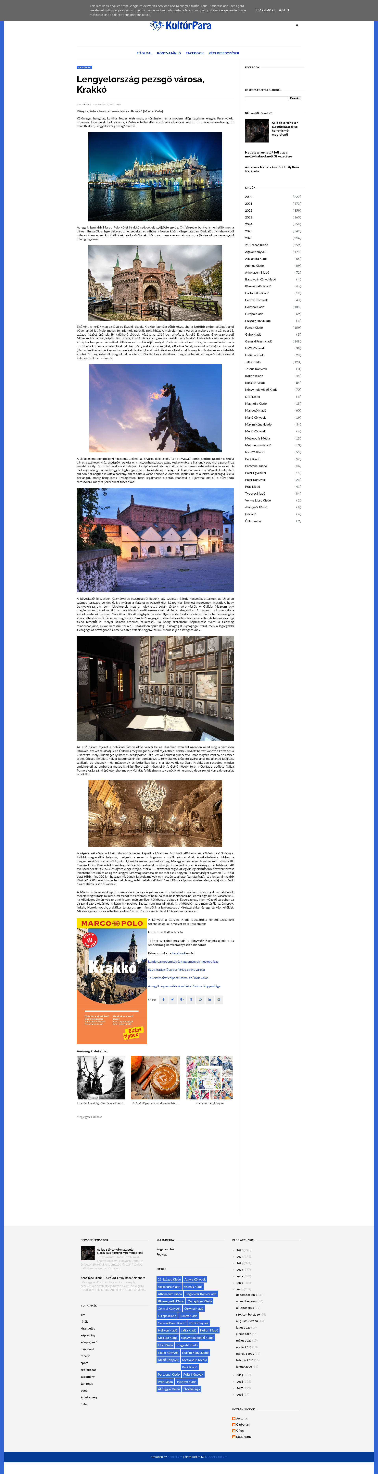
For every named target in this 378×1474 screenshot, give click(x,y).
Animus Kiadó (254, 265)
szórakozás (88, 1369)
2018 (240, 1381)
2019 (240, 1375)
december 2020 (246, 1294)
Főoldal (145, 53)
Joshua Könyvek (256, 369)
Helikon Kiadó (255, 355)
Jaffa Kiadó (253, 362)
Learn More (265, 10)
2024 (248, 224)
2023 (248, 217)
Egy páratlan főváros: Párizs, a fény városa (176, 969)
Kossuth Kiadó (255, 382)
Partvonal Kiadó (256, 466)
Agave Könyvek (255, 252)
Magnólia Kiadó (256, 403)
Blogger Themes (216, 1457)
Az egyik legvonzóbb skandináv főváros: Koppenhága (184, 986)
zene (84, 1390)
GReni (87, 104)
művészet (87, 1349)
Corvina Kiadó (254, 307)
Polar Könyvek (255, 479)
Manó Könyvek (255, 417)
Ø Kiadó (250, 514)
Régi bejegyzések (224, 53)
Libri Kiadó (252, 396)
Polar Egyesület (255, 473)
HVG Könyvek (255, 348)
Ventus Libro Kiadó (258, 500)
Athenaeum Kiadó (257, 272)
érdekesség (89, 1397)
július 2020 (243, 1327)
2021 (248, 203)
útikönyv (84, 67)
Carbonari (243, 1424)
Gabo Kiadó (253, 334)
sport (84, 1363)
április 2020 (244, 1347)
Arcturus (242, 1418)
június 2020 (243, 1334)
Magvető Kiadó (255, 410)
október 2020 (245, 1307)
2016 (240, 1394)
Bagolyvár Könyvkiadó (260, 279)
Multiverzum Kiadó (258, 445)
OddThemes (175, 1457)
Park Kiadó (252, 459)
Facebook (195, 53)
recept (85, 1356)
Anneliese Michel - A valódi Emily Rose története (272, 169)
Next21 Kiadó (254, 452)
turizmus (87, 1383)
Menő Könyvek (255, 431)
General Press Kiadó (258, 341)
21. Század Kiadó (256, 245)
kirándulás (88, 1328)
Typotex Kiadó (255, 493)
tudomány (88, 1376)
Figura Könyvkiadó (258, 320)
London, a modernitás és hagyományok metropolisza (183, 961)
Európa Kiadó (254, 314)
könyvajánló (89, 1342)
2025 (248, 231)
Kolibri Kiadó (254, 376)
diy (83, 1314)
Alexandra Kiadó (256, 258)
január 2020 (244, 1366)
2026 (248, 238)
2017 (240, 1388)
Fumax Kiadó (254, 327)
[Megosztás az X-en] (173, 1000)
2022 (248, 210)
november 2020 (246, 1301)
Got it (284, 10)
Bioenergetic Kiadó (258, 286)
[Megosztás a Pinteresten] (219, 1000)
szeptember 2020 (248, 1314)
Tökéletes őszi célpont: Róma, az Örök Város (178, 978)
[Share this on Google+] (182, 1000)
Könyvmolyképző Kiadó (261, 389)
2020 (248, 196)
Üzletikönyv (253, 521)
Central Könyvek (256, 300)
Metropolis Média (257, 438)
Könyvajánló (169, 53)
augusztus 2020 (247, 1321)
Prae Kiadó (252, 486)
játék (84, 1321)
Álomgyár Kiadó (256, 507)
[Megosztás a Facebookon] (163, 1000)
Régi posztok (165, 1249)
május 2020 (244, 1340)
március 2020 (245, 1353)
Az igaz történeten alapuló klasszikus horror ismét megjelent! (285, 128)
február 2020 (245, 1360)
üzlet (84, 1404)
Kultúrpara (243, 1436)
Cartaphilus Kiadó (257, 293)
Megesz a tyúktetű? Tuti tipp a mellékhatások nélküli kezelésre (268, 154)
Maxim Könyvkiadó (258, 424)
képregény (88, 1335)
